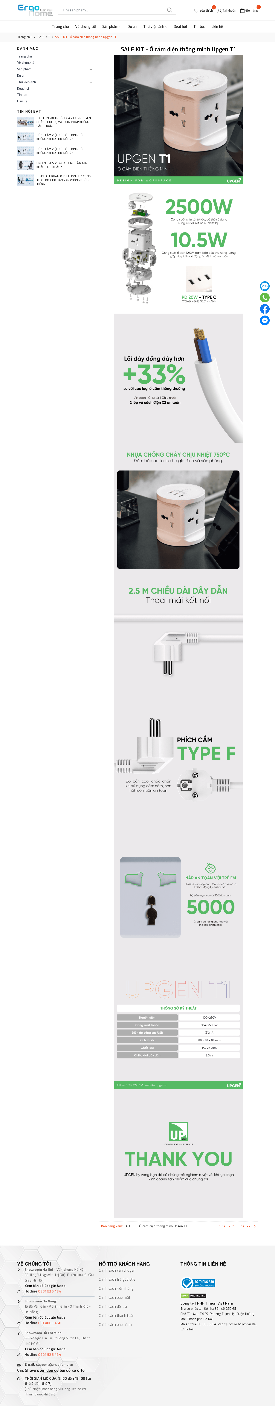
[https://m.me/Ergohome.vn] (265, 320)
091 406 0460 (49, 1323)
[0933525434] (265, 297)
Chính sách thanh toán (116, 1315)
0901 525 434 (49, 1291)
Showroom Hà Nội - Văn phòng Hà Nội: (55, 1270)
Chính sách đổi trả (113, 1306)
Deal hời (180, 26)
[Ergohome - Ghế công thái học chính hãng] (35, 10)
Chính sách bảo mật (114, 1297)
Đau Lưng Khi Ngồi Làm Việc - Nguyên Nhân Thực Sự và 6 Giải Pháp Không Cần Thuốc (64, 122)
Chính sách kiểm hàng (116, 1288)
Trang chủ (60, 26)
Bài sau (247, 1226)
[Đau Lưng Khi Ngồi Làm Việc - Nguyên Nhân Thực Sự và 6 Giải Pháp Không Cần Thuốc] (25, 122)
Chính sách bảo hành (115, 1324)
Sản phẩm (110, 26)
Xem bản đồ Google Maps (45, 1286)
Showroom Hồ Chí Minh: (43, 1333)
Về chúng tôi (85, 26)
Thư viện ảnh (154, 26)
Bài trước (229, 1226)
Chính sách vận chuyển (117, 1270)
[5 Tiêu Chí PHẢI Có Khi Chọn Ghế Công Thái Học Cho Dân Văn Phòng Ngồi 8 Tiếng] (25, 180)
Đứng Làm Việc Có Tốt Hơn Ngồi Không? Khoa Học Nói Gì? (60, 137)
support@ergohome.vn (54, 1364)
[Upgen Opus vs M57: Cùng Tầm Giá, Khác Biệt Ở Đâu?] (25, 165)
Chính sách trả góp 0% (117, 1279)
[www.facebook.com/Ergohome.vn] (265, 309)
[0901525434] (265, 286)
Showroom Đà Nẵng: (41, 1301)
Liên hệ (217, 26)
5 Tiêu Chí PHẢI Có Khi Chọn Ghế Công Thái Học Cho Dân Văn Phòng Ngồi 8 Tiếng (64, 180)
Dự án (132, 26)
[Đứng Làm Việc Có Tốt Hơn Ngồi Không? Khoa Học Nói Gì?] (25, 137)
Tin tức (199, 26)
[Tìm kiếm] (170, 10)
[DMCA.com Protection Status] (193, 1296)
